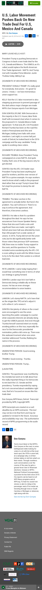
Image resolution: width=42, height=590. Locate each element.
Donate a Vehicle (10, 533)
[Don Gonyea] (7, 441)
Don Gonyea (13, 33)
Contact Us (8, 542)
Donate (35, 3)
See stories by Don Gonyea (25, 497)
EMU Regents (8, 551)
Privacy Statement (10, 537)
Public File (7, 546)
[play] (3, 587)
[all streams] (39, 587)
